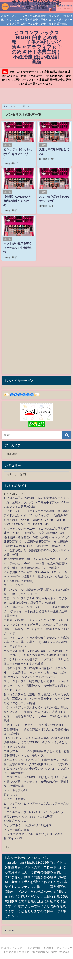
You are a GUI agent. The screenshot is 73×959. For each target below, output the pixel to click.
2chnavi (9, 930)
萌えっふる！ (12, 794)
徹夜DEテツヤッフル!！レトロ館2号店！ (29, 816)
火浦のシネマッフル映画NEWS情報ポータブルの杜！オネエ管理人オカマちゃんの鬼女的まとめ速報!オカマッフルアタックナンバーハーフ (35, 672)
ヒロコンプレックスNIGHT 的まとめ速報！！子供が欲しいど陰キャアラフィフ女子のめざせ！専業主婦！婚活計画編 (36, 781)
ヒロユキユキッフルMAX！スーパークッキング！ (35, 812)
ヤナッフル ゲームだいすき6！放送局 (28, 825)
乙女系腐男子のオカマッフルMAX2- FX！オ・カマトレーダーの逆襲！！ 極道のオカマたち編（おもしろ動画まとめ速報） (36, 576)
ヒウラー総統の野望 (16, 829)
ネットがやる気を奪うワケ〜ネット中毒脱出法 (17, 247)
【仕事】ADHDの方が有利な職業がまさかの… (17, 201)
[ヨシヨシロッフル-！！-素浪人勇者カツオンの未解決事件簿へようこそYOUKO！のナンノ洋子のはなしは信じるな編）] (36, 742)
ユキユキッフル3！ (16, 790)
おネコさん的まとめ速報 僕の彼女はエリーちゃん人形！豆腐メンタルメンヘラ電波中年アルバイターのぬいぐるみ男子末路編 (36, 502)
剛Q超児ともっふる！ (17, 820)
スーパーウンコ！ (15, 585)
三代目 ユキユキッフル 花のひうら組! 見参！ (33, 834)
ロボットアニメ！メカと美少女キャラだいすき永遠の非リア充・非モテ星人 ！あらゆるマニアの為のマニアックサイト (36, 642)
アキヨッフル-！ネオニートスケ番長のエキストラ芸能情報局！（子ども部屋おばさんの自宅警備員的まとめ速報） (36, 729)
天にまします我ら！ (16, 799)
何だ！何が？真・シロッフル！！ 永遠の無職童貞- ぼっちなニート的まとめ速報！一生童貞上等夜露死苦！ (36, 611)
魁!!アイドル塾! (13, 838)
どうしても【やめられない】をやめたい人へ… (17, 154)
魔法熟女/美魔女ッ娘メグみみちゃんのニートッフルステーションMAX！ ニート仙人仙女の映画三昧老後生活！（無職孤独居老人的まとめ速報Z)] (35, 563)
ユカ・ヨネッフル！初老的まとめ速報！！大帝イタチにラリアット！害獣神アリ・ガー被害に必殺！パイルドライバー (36, 685)
